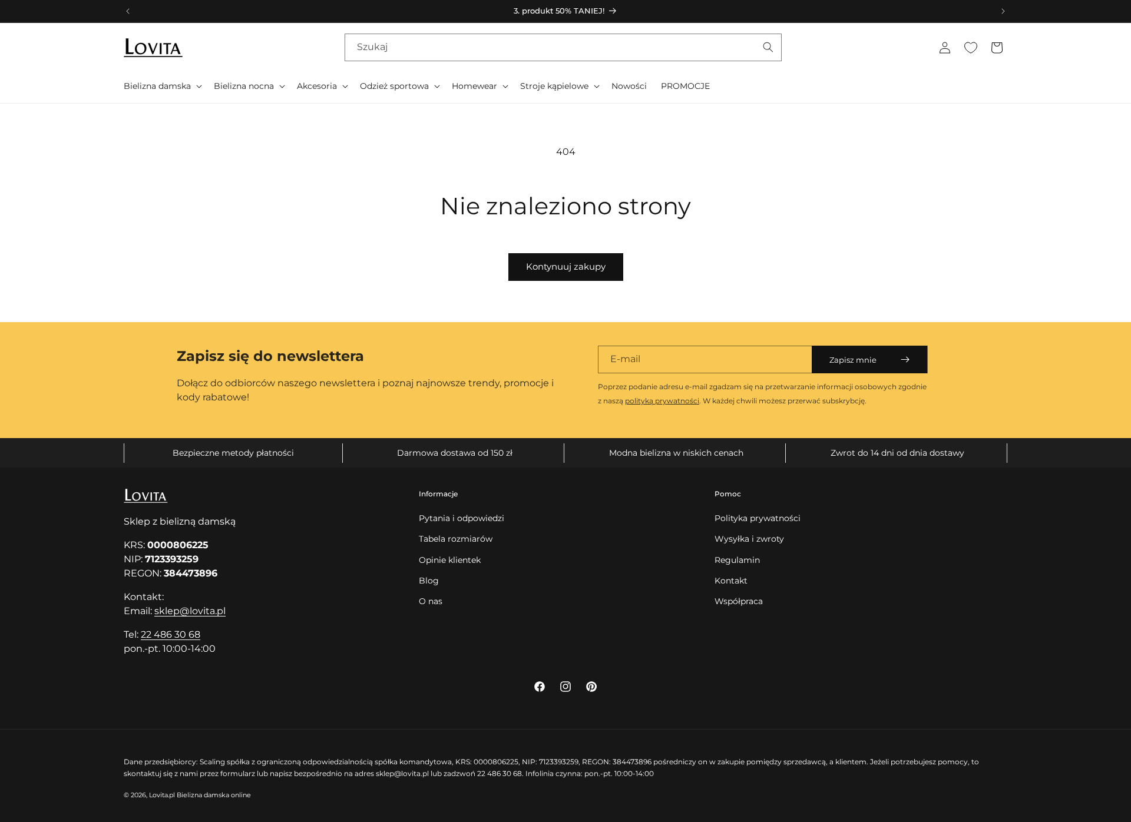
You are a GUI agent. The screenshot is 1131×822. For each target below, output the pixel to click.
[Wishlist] (971, 48)
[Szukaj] (768, 47)
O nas (430, 601)
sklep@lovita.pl (190, 610)
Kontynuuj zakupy (566, 266)
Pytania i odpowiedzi (461, 518)
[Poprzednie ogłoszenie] (128, 11)
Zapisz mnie (853, 359)
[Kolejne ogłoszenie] (1003, 11)
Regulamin (737, 560)
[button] (162, 86)
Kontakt (731, 580)
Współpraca (739, 601)
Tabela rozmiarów (455, 538)
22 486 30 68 (170, 634)
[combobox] (563, 47)
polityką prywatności (662, 400)
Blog (429, 580)
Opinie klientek (450, 560)
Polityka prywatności (758, 518)
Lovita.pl (162, 795)
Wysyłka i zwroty (749, 538)
